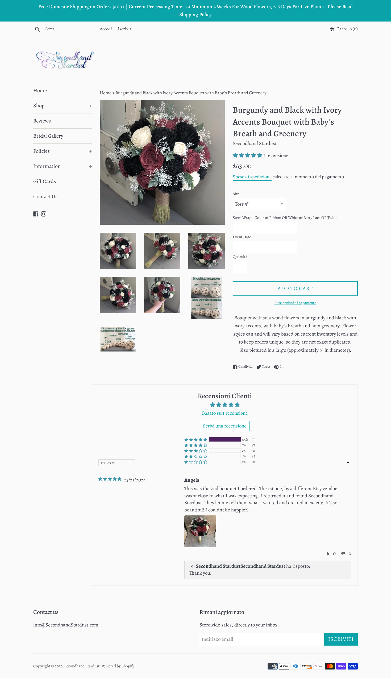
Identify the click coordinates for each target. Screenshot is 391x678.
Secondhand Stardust (81, 666)
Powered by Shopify (118, 666)
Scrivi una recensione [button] (225, 425)
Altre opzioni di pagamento (295, 302)
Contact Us (45, 196)
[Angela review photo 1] (200, 531)
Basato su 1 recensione (225, 413)
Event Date (242, 237)
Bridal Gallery (48, 135)
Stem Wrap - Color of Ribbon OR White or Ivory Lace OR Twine (285, 217)
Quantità (240, 256)
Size (236, 194)
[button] (248, 155)
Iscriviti (125, 29)
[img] (109, 479)
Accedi (106, 29)
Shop (62, 105)
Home (40, 90)
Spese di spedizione (252, 176)
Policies (62, 151)
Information (62, 166)
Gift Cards (44, 181)
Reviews (42, 120)
